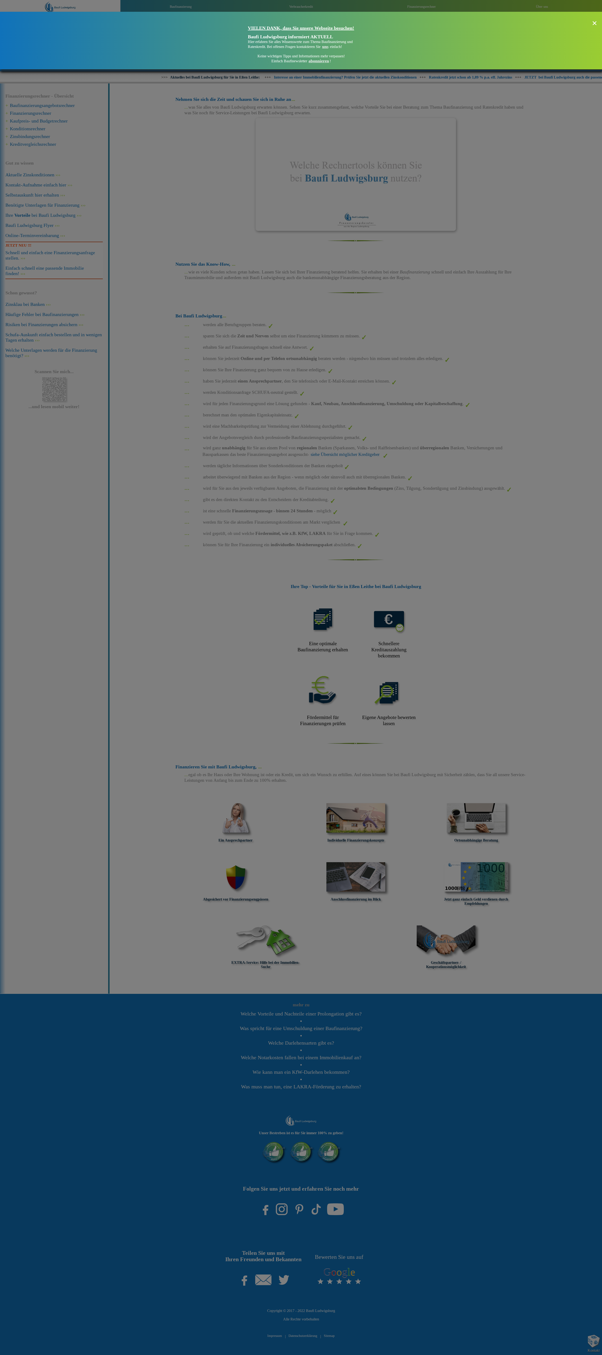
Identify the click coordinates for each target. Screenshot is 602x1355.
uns (325, 46)
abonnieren (319, 61)
